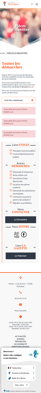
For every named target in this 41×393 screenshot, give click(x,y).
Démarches (20, 341)
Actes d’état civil (20, 175)
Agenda (20, 339)
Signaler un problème (22, 203)
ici (32, 87)
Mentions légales (20, 346)
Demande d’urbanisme (23, 172)
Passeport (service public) (24, 151)
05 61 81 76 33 (20, 298)
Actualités (20, 336)
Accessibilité (20, 344)
